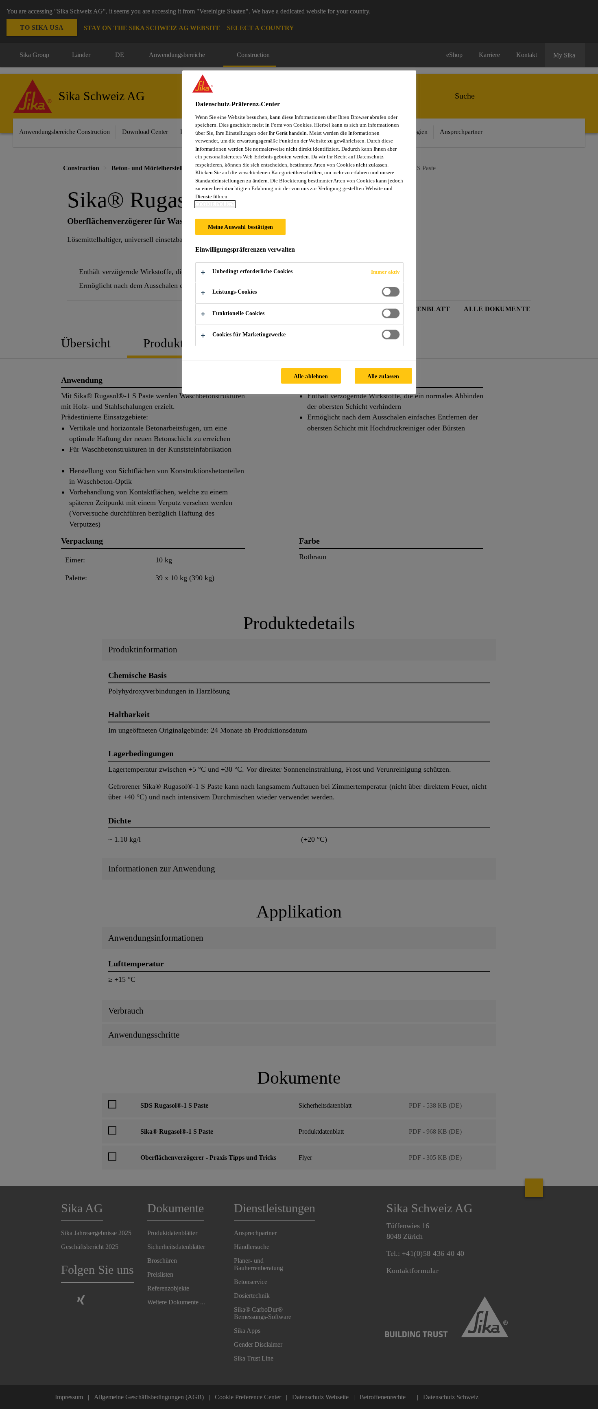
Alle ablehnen (311, 376)
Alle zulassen (383, 376)
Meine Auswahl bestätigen (240, 227)
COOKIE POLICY (215, 204)
